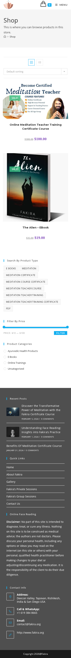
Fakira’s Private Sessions (21, 489)
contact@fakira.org (29, 624)
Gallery (10, 481)
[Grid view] (31, 62)
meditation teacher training (24, 295)
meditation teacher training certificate (32, 301)
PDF (8, 308)
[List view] (40, 62)
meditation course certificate (25, 281)
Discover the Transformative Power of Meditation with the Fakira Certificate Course (41, 410)
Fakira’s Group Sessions (21, 496)
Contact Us (13, 503)
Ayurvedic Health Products (23, 351)
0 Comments (47, 418)
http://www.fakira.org (30, 632)
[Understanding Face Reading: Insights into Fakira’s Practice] (12, 432)
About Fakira (14, 474)
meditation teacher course (24, 288)
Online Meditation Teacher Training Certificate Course (36, 126)
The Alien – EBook (36, 227)
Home (10, 467)
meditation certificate (20, 275)
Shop (13, 36)
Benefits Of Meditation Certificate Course (34, 446)
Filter (60, 333)
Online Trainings (17, 362)
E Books (11, 268)
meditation (29, 268)
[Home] (5, 36)
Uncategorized (16, 368)
